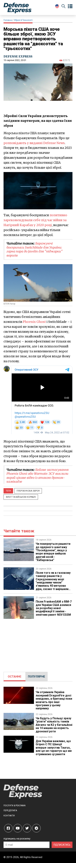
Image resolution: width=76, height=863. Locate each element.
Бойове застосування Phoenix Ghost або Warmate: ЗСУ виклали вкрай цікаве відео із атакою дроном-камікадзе (38, 476)
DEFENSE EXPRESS (18, 56)
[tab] (15, 676)
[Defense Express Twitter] (27, 828)
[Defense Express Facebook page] (8, 828)
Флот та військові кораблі (21, 497)
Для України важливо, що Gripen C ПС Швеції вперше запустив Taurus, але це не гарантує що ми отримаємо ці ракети (54, 747)
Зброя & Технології (23, 20)
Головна (8, 20)
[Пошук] (63, 7)
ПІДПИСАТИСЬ (62, 844)
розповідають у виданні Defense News (34, 143)
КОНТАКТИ (9, 815)
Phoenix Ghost (34, 322)
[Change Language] (57, 6)
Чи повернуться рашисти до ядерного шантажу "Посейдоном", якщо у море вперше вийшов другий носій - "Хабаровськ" (53, 552)
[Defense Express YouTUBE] (17, 828)
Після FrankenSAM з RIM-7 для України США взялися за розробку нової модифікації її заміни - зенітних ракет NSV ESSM (54, 608)
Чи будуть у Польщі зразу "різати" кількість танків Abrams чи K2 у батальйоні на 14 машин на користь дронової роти (54, 725)
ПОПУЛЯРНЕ (36, 676)
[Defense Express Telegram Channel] (36, 828)
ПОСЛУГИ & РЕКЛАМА (14, 805)
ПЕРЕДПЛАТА (10, 810)
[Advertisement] (38, 643)
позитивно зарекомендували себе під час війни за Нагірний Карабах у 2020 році (35, 220)
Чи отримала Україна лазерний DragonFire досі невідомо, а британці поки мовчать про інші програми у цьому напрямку (54, 700)
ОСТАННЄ (14, 676)
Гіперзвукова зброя (28, 491)
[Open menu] (70, 6)
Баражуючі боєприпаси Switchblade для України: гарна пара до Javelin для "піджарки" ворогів (35, 249)
